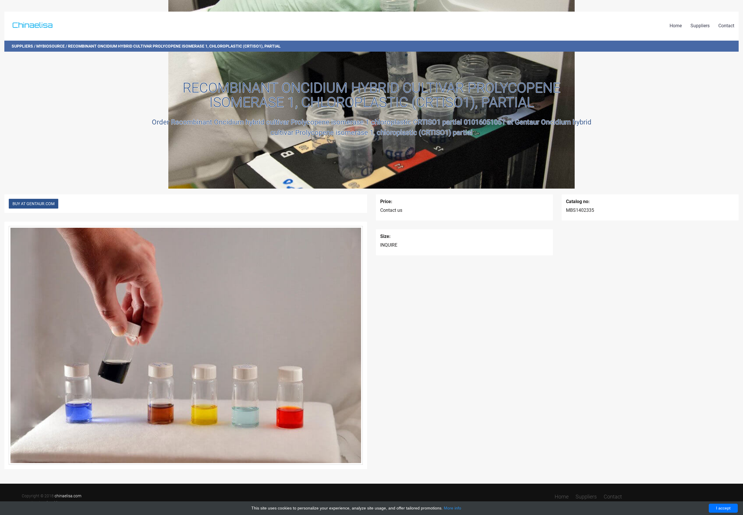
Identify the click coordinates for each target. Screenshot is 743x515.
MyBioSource (50, 46)
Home (676, 25)
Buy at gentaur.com (33, 203)
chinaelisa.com (68, 496)
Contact (726, 25)
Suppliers (700, 25)
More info (452, 508)
